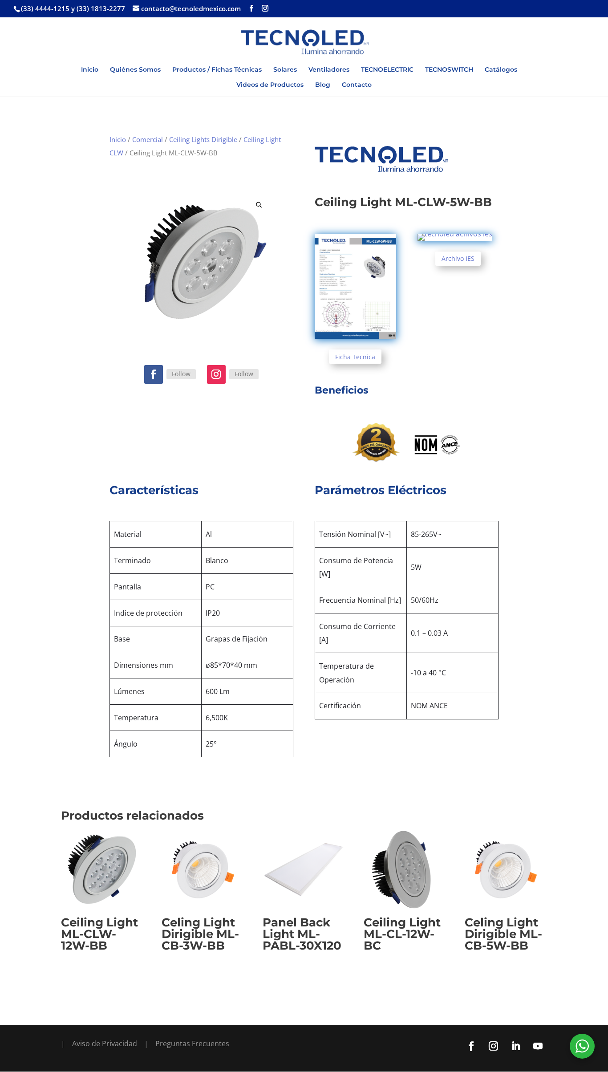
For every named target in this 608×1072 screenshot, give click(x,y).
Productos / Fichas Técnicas (217, 69)
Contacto (357, 85)
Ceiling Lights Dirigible (203, 139)
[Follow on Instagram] (216, 374)
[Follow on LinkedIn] (515, 1046)
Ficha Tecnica (355, 357)
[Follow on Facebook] (153, 374)
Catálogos (501, 69)
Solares (285, 69)
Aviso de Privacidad (104, 1043)
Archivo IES (458, 258)
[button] (259, 205)
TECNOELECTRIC (387, 69)
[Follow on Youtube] (537, 1046)
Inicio (89, 69)
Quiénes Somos (135, 69)
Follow (181, 374)
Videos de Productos (270, 85)
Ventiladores (328, 69)
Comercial (147, 139)
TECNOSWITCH (449, 69)
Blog (322, 85)
